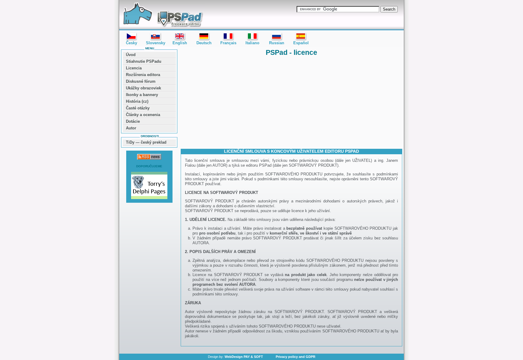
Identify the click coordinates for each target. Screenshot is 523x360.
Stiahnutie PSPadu (143, 61)
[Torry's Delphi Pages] (149, 186)
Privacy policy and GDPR (295, 356)
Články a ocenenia (143, 114)
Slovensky (155, 43)
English (180, 43)
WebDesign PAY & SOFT (244, 356)
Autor (131, 128)
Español (301, 43)
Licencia (134, 68)
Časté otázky (138, 108)
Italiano (252, 43)
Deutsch (204, 43)
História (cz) (137, 101)
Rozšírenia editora (143, 74)
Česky (131, 43)
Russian (276, 43)
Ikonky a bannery (142, 94)
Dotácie (133, 121)
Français (228, 43)
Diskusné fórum (141, 81)
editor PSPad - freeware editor (162, 15)
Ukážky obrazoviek (143, 88)
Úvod (131, 54)
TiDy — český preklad (146, 142)
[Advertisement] (291, 102)
